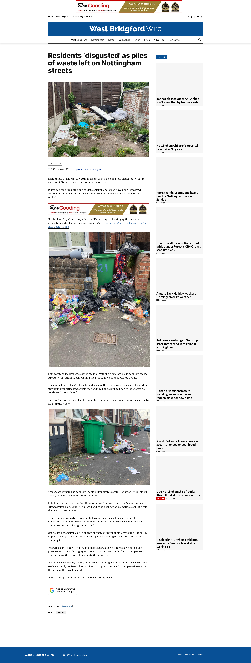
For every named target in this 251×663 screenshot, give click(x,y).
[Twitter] (201, 17)
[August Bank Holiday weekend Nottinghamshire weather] (179, 273)
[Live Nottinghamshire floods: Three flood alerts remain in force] (179, 471)
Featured (61, 612)
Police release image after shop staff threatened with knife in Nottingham (177, 344)
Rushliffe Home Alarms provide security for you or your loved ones (177, 445)
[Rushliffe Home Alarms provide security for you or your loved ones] (179, 421)
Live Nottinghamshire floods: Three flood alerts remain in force (178, 493)
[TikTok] (188, 17)
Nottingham (67, 606)
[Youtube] (198, 17)
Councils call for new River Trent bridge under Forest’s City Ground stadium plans (178, 246)
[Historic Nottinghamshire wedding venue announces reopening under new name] (179, 370)
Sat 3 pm (160, 498)
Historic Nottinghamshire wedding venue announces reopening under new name (174, 394)
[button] (199, 39)
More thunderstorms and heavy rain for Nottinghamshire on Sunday (177, 196)
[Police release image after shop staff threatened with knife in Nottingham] (179, 320)
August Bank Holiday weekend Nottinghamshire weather (176, 295)
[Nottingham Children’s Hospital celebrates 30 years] (179, 125)
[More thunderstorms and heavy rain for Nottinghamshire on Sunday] (179, 172)
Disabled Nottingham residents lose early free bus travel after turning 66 (177, 543)
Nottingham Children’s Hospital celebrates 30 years (177, 147)
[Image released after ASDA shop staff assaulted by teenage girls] (179, 78)
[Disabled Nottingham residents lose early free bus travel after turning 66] (179, 519)
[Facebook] (195, 17)
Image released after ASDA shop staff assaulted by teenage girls (177, 100)
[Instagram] (191, 17)
